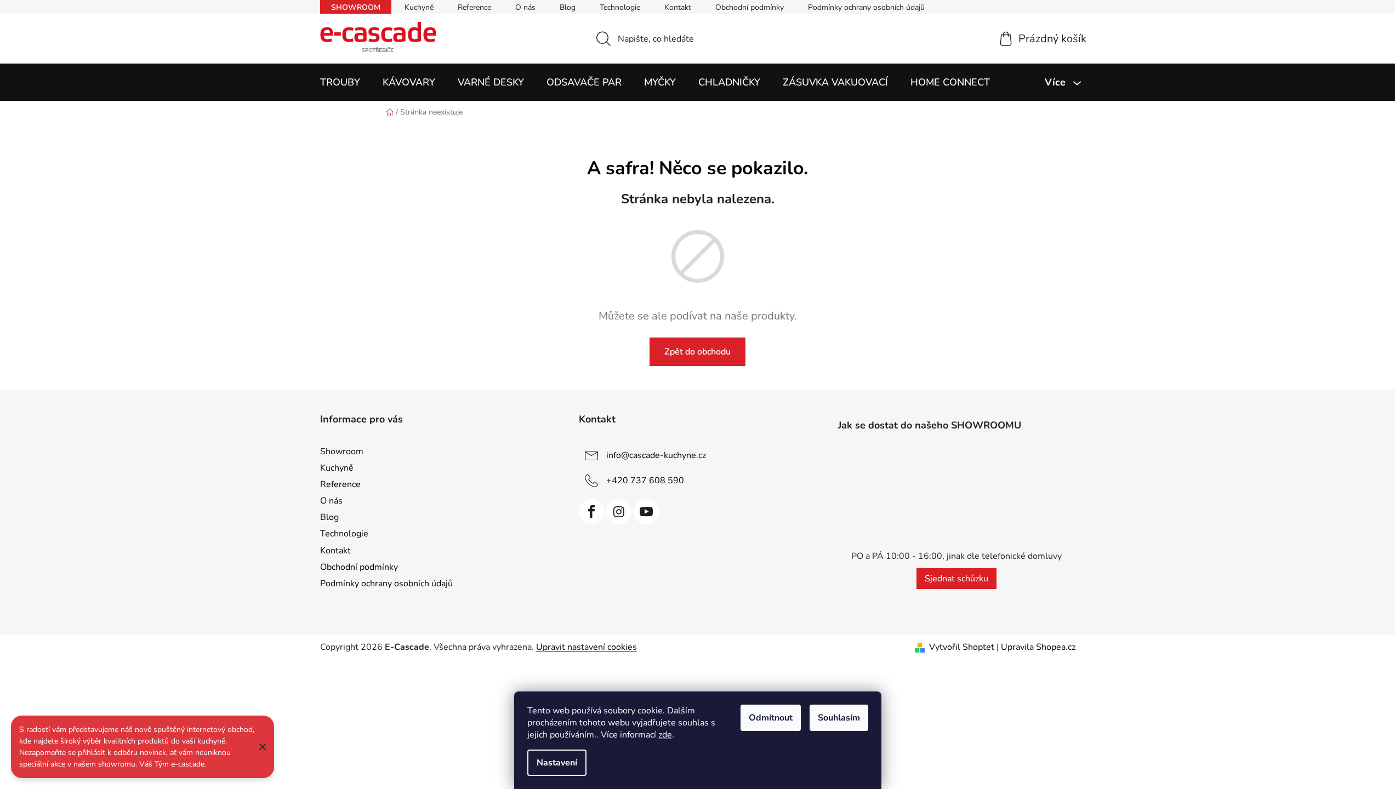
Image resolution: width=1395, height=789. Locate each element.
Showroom (355, 7)
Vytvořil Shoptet (961, 647)
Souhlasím (839, 718)
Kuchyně (419, 7)
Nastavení (557, 763)
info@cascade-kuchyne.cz (656, 455)
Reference (474, 7)
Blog (568, 7)
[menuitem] (340, 82)
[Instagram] (618, 511)
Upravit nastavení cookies (586, 647)
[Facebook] (591, 511)
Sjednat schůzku (956, 579)
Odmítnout (771, 718)
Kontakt (677, 7)
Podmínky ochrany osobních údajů (866, 7)
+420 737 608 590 (645, 480)
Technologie (620, 7)
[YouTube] (646, 511)
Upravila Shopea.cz (1038, 647)
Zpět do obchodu (697, 352)
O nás (525, 7)
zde (665, 735)
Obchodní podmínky (749, 7)
